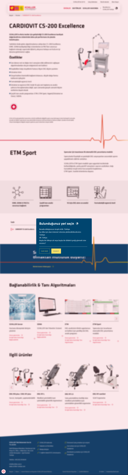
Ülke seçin (44, 251)
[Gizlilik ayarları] (3, 471)
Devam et (56, 251)
